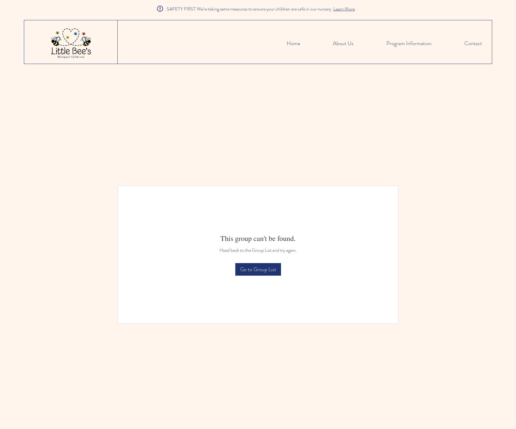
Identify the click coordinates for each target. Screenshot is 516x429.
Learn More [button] (344, 8)
